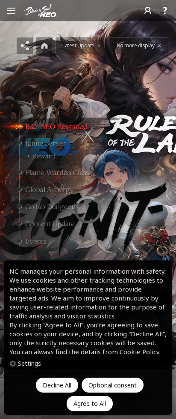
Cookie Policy (140, 351)
